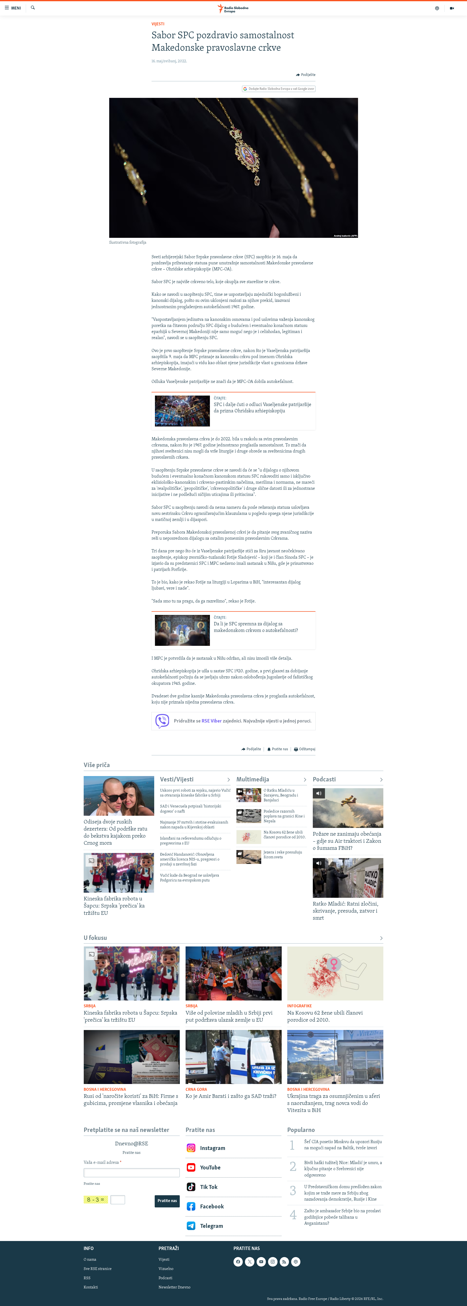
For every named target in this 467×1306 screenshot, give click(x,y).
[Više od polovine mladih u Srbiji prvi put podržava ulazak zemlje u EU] (234, 973)
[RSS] (284, 1262)
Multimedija (252, 780)
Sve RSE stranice (98, 1269)
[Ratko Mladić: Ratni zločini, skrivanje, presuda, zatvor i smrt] (348, 878)
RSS (87, 1278)
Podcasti (324, 780)
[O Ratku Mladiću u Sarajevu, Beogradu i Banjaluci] (248, 795)
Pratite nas (167, 1201)
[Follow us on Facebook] (238, 1262)
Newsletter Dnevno (174, 1288)
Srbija (90, 1006)
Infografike (299, 1006)
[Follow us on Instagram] (272, 1262)
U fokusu (95, 938)
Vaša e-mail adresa (102, 1163)
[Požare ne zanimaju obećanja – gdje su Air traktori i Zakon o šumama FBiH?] (348, 808)
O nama (90, 1260)
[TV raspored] (295, 1262)
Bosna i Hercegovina (105, 1090)
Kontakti (91, 1288)
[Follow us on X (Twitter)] (249, 1262)
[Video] (452, 8)
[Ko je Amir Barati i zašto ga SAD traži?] (234, 1057)
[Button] (305, 75)
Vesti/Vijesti (177, 780)
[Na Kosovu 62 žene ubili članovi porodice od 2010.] (248, 837)
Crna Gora (196, 1090)
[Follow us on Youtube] (261, 1262)
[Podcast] (437, 8)
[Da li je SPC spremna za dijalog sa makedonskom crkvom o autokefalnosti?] (182, 630)
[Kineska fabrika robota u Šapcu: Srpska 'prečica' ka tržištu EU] (119, 873)
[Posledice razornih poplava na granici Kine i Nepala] (248, 816)
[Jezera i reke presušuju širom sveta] (248, 857)
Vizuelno (166, 1269)
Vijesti (158, 24)
